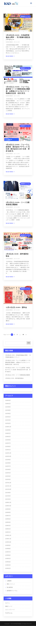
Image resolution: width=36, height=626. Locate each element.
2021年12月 (8, 482)
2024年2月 (8, 436)
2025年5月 (8, 416)
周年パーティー (11, 584)
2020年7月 (8, 515)
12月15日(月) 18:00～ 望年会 (16, 307)
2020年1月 (8, 532)
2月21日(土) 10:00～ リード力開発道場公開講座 (17, 375)
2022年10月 (8, 456)
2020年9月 (8, 509)
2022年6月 (8, 469)
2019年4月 (8, 561)
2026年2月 (8, 403)
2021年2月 (8, 499)
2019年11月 (8, 538)
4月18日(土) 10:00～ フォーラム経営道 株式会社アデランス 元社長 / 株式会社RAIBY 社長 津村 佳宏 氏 (17, 369)
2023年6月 (8, 446)
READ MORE (9, 56)
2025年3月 (8, 420)
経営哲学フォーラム (25, 16)
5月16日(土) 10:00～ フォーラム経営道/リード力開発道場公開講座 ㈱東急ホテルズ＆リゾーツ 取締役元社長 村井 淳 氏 (17, 362)
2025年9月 (8, 407)
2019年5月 (8, 558)
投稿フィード (8, 606)
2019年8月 (8, 548)
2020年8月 (8, 512)
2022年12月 (8, 453)
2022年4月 (8, 476)
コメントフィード (10, 609)
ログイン (7, 603)
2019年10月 (8, 542)
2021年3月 (8, 496)
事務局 (11, 42)
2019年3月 (8, 565)
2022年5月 (8, 472)
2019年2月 (8, 568)
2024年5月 (8, 433)
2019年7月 (8, 552)
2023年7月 (8, 443)
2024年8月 (8, 430)
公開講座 (9, 580)
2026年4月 (8, 400)
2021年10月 (8, 489)
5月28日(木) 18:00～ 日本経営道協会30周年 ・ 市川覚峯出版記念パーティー (18, 37)
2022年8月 (8, 463)
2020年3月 (8, 525)
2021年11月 (8, 486)
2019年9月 (8, 545)
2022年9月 (8, 459)
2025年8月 (8, 410)
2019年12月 (8, 535)
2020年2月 (8, 529)
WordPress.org (8, 613)
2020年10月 (8, 505)
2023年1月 (8, 449)
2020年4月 (8, 522)
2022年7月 (8, 466)
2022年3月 (8, 479)
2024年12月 (8, 426)
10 (23, 334)
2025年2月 (8, 423)
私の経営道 (10, 587)
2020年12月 (8, 502)
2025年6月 (8, 413)
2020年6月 (8, 519)
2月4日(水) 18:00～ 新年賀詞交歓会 (14, 378)
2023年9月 (8, 440)
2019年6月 (8, 555)
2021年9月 (8, 492)
